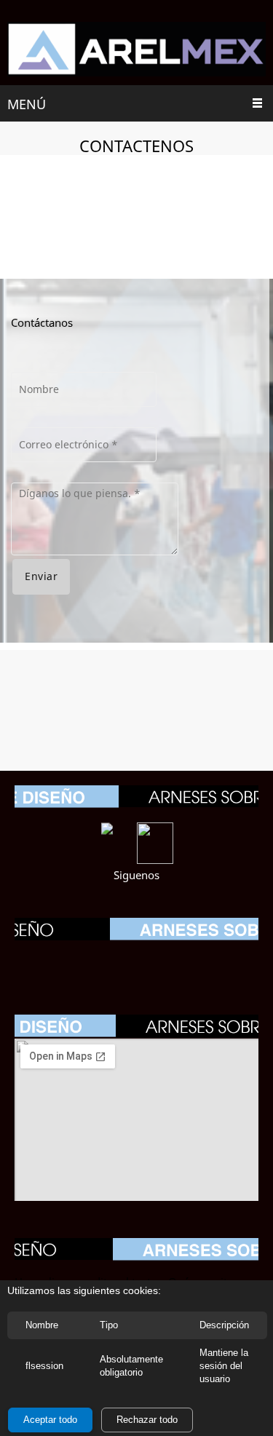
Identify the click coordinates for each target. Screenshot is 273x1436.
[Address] (166, 960)
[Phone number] (107, 960)
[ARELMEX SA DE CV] (136, 50)
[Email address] (136, 960)
